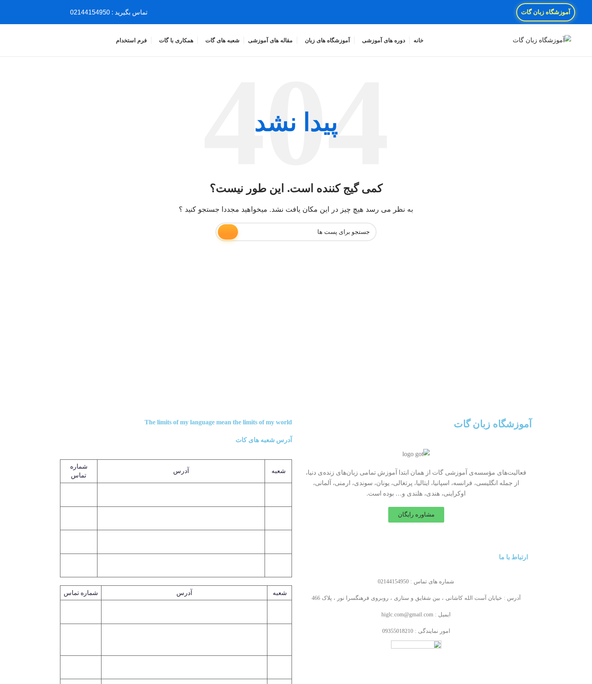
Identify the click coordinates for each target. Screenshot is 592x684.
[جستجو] (24, 40)
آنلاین (279, 666)
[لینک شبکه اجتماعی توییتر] (44, 12)
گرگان (279, 639)
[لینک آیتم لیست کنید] (416, 582)
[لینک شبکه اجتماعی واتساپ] (25, 12)
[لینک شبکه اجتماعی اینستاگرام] (34, 12)
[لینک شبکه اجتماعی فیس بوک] (53, 12)
